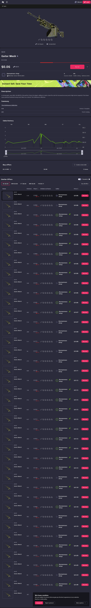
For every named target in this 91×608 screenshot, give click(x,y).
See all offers (84, 183)
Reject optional (49, 603)
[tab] (5, 183)
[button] (51, 44)
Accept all (39, 603)
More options (80, 603)
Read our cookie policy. (41, 599)
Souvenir (85, 179)
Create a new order (81, 164)
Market (79, 2)
